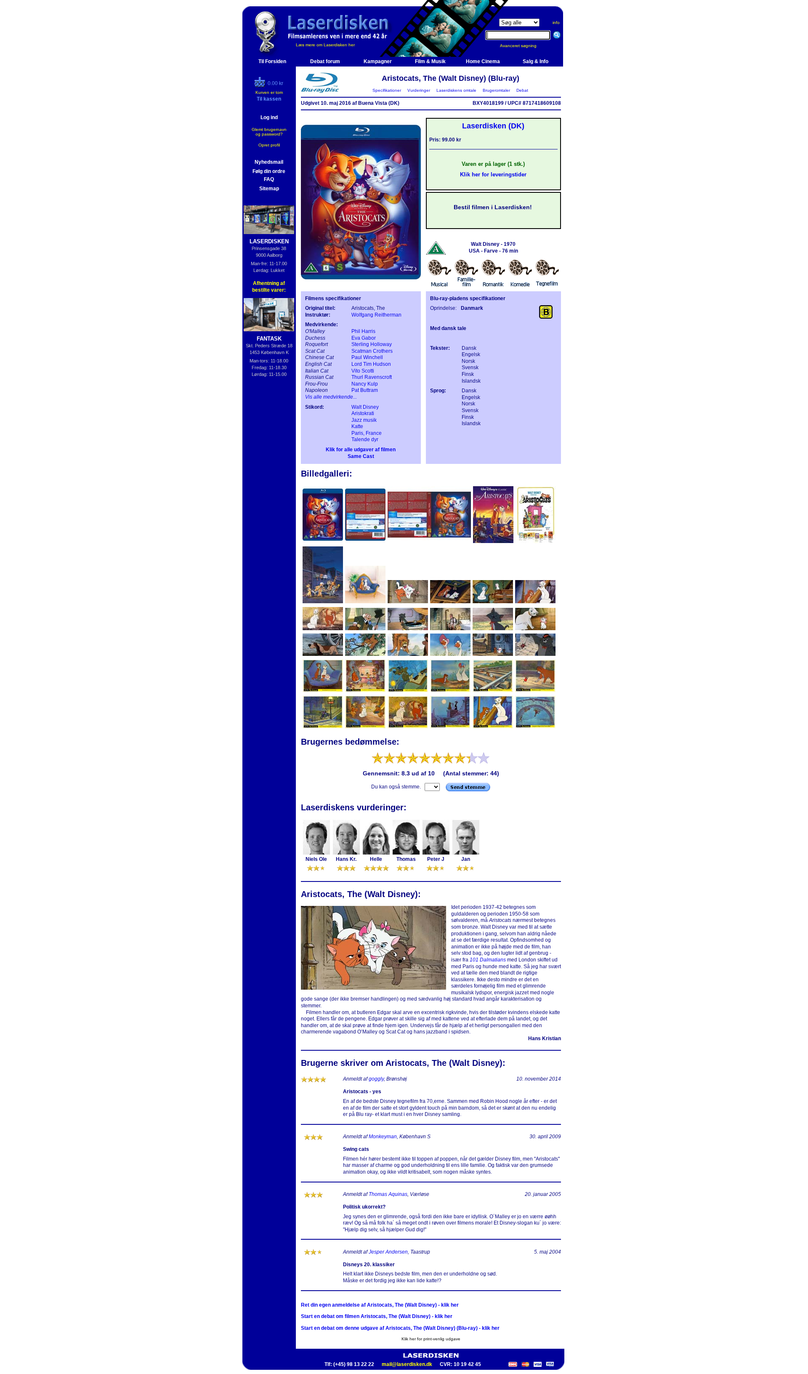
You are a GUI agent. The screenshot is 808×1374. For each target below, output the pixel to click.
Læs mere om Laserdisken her (325, 45)
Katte (357, 426)
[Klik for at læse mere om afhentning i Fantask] (269, 314)
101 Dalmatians (488, 960)
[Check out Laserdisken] (261, 85)
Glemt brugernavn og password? (269, 131)
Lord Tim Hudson (371, 364)
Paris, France (366, 433)
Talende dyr (364, 439)
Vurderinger (419, 90)
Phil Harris (363, 331)
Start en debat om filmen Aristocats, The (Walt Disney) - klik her (376, 1316)
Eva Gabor (363, 338)
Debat (522, 90)
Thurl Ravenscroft (371, 377)
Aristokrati (362, 413)
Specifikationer (387, 90)
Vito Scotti (362, 371)
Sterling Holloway (371, 344)
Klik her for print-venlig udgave (430, 1339)
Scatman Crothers (372, 351)
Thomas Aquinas (388, 1194)
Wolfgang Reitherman (376, 315)
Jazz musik (364, 420)
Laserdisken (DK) (493, 126)
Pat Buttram (364, 390)
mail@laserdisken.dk (407, 1364)
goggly (376, 1079)
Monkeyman (383, 1137)
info (556, 22)
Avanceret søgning (523, 45)
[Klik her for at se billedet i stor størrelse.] (323, 542)
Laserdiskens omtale (456, 90)
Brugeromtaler (496, 90)
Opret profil (269, 145)
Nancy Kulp (364, 384)
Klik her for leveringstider (493, 174)
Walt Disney (365, 407)
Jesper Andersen (388, 1252)
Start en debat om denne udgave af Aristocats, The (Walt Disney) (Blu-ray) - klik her (400, 1328)
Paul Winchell (367, 357)
